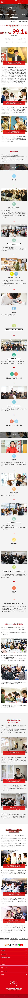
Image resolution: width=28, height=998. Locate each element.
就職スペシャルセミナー (14, 406)
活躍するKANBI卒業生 (14, 14)
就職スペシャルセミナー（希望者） (14, 329)
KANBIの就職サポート (5, 14)
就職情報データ (14, 16)
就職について (15, 21)
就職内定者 (23, 14)
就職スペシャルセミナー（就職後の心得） (14, 571)
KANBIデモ (14, 358)
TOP (11, 21)
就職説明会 (14, 244)
